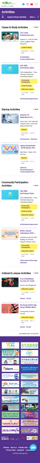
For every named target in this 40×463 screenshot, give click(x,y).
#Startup (23, 168)
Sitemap (6, 447)
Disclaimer (20, 450)
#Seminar (34, 139)
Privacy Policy (11, 450)
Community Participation (25, 81)
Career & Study (26, 47)
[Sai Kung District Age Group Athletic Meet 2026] (10, 308)
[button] (23, 4)
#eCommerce (24, 139)
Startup (24, 130)
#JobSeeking (24, 57)
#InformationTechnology (28, 260)
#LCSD (28, 298)
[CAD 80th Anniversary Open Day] (10, 69)
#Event (22, 298)
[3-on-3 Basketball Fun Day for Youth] (10, 282)
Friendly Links (23, 447)
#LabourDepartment (27, 59)
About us (13, 447)
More (36, 27)
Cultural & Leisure (27, 89)
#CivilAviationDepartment (29, 99)
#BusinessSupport (26, 170)
